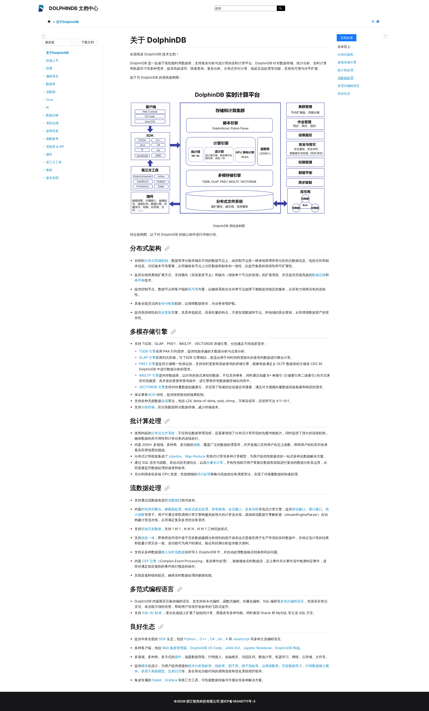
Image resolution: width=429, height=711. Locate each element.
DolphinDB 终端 (287, 648)
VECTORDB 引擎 (152, 387)
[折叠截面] (373, 21)
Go (220, 639)
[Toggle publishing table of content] (43, 35)
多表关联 (252, 509)
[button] (44, 53)
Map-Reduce (195, 456)
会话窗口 (235, 509)
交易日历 (174, 671)
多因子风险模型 (153, 671)
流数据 (173, 500)
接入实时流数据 (173, 552)
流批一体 (148, 538)
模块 (144, 666)
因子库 (233, 666)
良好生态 (344, 93)
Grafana (171, 680)
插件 (178, 657)
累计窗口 (315, 509)
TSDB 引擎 (147, 351)
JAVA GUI (232, 648)
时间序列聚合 (151, 509)
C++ (203, 639)
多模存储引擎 (347, 62)
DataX (157, 680)
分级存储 (148, 407)
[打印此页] (378, 21)
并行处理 (203, 474)
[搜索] (281, 8)
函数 (196, 445)
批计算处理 (345, 70)
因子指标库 (250, 666)
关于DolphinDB (67, 22)
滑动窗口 (298, 509)
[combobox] (57, 42)
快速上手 (52, 60)
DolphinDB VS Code (206, 648)
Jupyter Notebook (257, 648)
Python (190, 639)
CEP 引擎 (149, 561)
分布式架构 (345, 54)
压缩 (164, 401)
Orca (49, 99)
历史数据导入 (292, 666)
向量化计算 (214, 462)
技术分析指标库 (200, 666)
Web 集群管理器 (174, 648)
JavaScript (241, 639)
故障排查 (52, 131)
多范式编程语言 (292, 601)
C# (212, 639)
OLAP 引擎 (147, 357)
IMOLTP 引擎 (149, 375)
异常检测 (218, 509)
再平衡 (140, 280)
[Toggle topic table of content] (385, 35)
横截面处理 (173, 509)
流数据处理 (345, 78)
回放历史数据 (151, 529)
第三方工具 (54, 162)
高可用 (193, 289)
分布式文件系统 (163, 433)
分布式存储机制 (156, 260)
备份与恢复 (166, 303)
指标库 (220, 666)
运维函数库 (270, 666)
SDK (162, 639)
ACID (152, 394)
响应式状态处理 (196, 509)
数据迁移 (52, 115)
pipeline (175, 456)
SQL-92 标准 (152, 613)
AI (47, 107)
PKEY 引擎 (147, 364)
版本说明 (52, 178)
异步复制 (164, 312)
